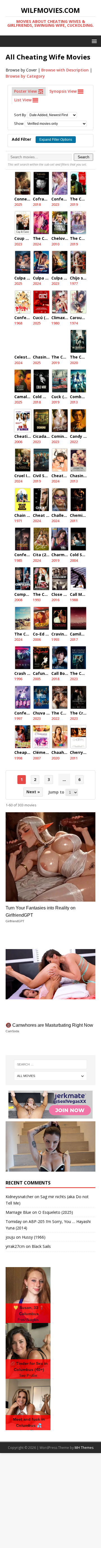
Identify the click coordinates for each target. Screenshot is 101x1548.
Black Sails (41, 1246)
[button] (93, 41)
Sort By (20, 115)
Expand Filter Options (55, 140)
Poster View (26, 91)
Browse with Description (65, 70)
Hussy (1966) (33, 1237)
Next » (33, 791)
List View (23, 99)
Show (19, 123)
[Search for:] (50, 1064)
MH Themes (84, 1447)
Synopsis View (63, 91)
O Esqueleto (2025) (55, 1212)
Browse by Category (25, 76)
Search (83, 157)
